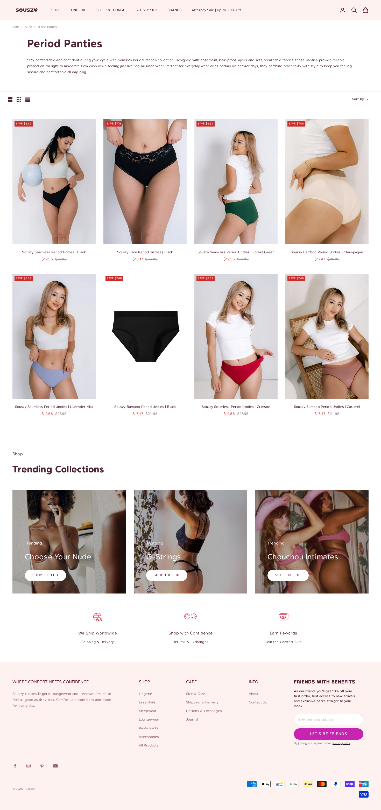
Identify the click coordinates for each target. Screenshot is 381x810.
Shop (28, 27)
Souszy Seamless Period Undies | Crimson (236, 407)
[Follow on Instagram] (28, 766)
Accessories (149, 737)
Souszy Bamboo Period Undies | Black (145, 407)
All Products (149, 746)
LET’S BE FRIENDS (328, 734)
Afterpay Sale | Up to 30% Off (216, 10)
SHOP (56, 10)
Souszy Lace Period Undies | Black (145, 252)
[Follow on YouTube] (55, 766)
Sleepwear (147, 711)
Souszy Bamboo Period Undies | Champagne (327, 252)
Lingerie (145, 694)
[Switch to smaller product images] (19, 99)
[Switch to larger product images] (10, 99)
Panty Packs (149, 728)
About (254, 694)
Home (15, 27)
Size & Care (195, 694)
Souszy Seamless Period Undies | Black (54, 252)
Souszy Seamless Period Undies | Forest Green (235, 252)
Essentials (147, 702)
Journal (192, 720)
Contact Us (258, 702)
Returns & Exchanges (190, 642)
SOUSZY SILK (146, 10)
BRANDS (174, 10)
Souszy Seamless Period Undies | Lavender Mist (54, 407)
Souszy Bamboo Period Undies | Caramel (327, 407)
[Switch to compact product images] (27, 99)
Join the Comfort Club (283, 642)
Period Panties (47, 27)
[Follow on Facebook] (15, 766)
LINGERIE (78, 10)
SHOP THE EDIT (45, 575)
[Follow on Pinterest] (42, 766)
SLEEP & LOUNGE (110, 10)
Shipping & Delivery (97, 642)
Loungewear (149, 720)
